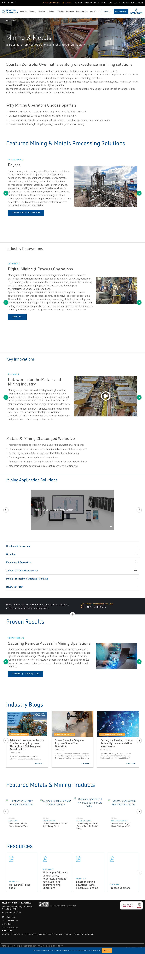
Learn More (17, 317)
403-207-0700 (15, 912)
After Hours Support (84, 934)
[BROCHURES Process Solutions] (122, 859)
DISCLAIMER (50, 946)
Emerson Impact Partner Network (55, 934)
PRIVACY (41, 946)
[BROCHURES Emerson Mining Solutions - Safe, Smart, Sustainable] (89, 859)
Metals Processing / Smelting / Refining (27, 578)
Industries (10, 21)
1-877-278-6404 (10, 920)
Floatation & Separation (18, 562)
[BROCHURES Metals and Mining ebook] (22, 859)
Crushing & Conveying (18, 545)
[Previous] (5, 193)
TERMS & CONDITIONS (10, 946)
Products (6, 934)
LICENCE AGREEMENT (28, 946)
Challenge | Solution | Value (25, 674)
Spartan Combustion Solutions (26, 213)
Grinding (11, 554)
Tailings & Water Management (22, 570)
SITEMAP (60, 946)
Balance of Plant (14, 586)
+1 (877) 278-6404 (94, 606)
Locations (31, 934)
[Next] (139, 193)
